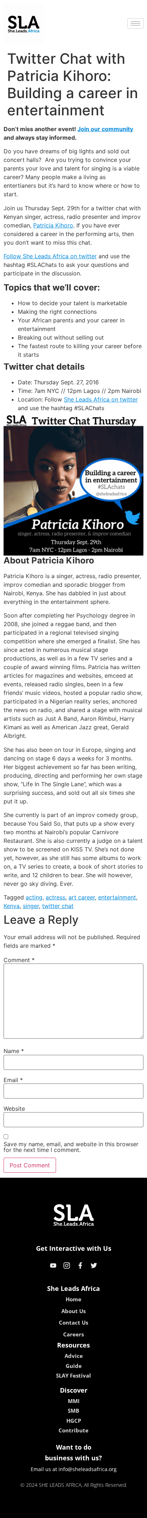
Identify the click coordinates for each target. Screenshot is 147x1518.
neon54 (123, 1510)
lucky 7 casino (92, 1510)
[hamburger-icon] (135, 23)
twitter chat (58, 905)
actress (55, 897)
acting (34, 897)
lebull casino (54, 1510)
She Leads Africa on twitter (101, 399)
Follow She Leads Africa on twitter (50, 256)
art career (82, 897)
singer (31, 905)
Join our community (105, 129)
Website (14, 1108)
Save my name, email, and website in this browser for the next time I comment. (71, 1147)
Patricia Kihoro (53, 225)
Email (13, 1080)
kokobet (25, 1510)
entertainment (117, 897)
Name (14, 1051)
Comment (19, 960)
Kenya (12, 905)
